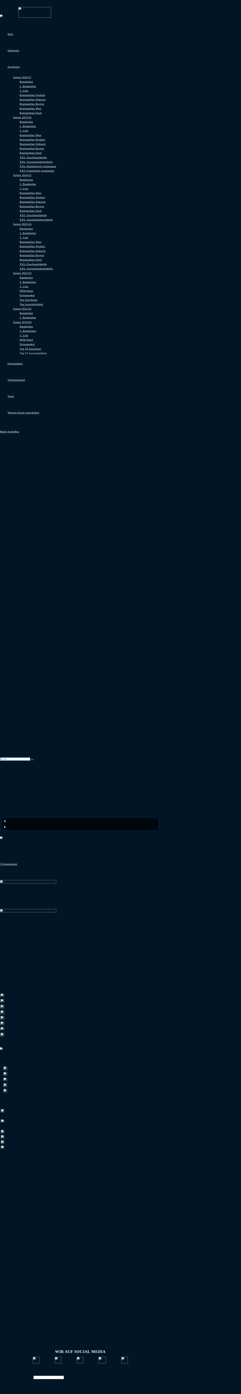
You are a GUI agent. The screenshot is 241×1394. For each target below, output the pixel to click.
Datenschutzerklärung (87, 1371)
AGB (105, 1371)
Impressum (65, 1371)
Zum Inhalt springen (12, 2)
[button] (80, 821)
